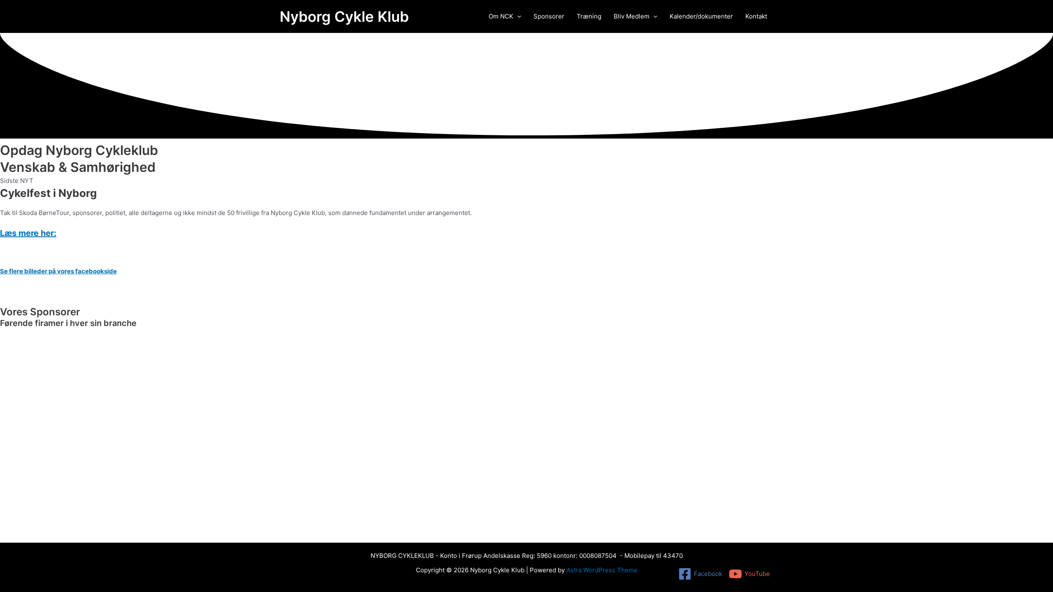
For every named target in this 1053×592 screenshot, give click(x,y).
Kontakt (756, 16)
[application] (517, 16)
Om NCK (501, 16)
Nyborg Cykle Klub (344, 16)
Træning (589, 16)
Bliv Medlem (631, 16)
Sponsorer (548, 16)
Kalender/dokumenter (701, 16)
